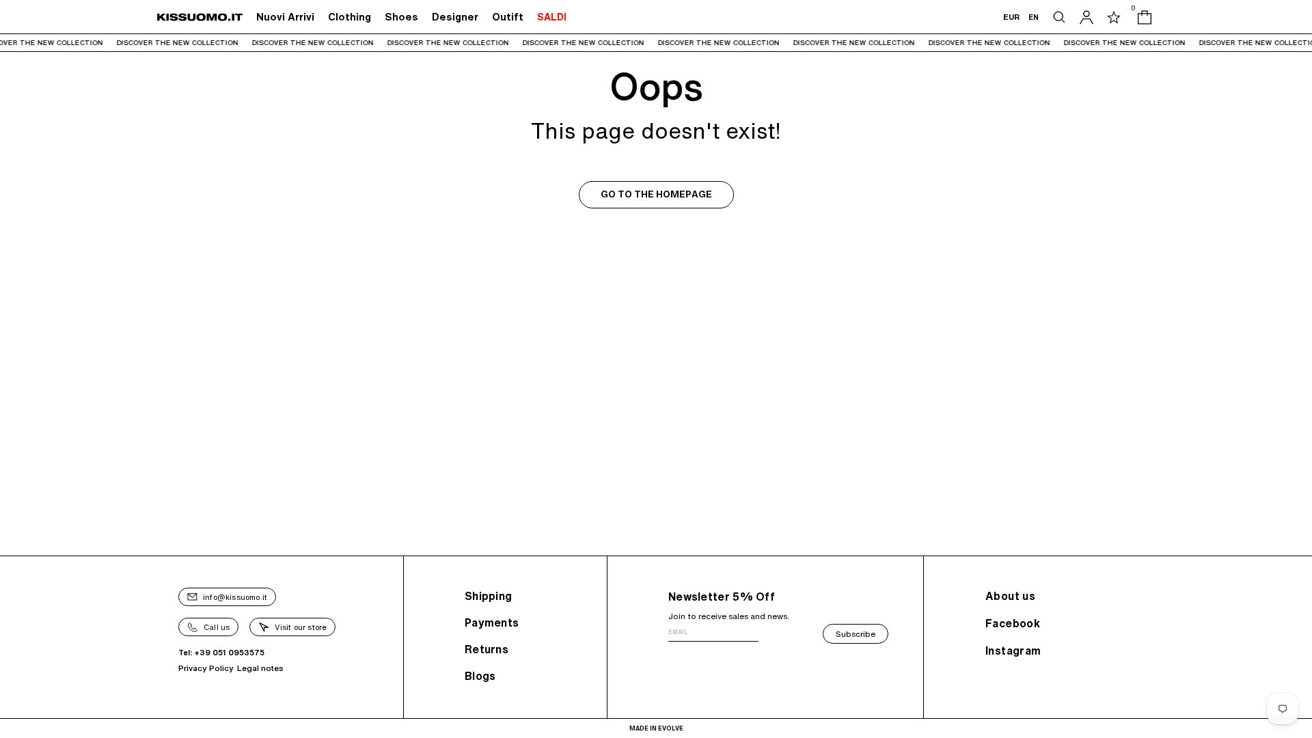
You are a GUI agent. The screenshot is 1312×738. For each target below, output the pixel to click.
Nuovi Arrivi (285, 17)
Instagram (1013, 650)
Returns (486, 649)
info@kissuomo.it (235, 597)
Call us (217, 627)
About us (1010, 595)
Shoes (401, 17)
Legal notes (260, 668)
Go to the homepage (656, 194)
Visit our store (301, 627)
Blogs (480, 675)
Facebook (1012, 623)
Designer (455, 17)
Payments (492, 622)
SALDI (551, 17)
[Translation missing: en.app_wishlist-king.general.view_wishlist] (1114, 17)
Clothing (349, 17)
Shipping (488, 595)
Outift (507, 17)
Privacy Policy (206, 668)
